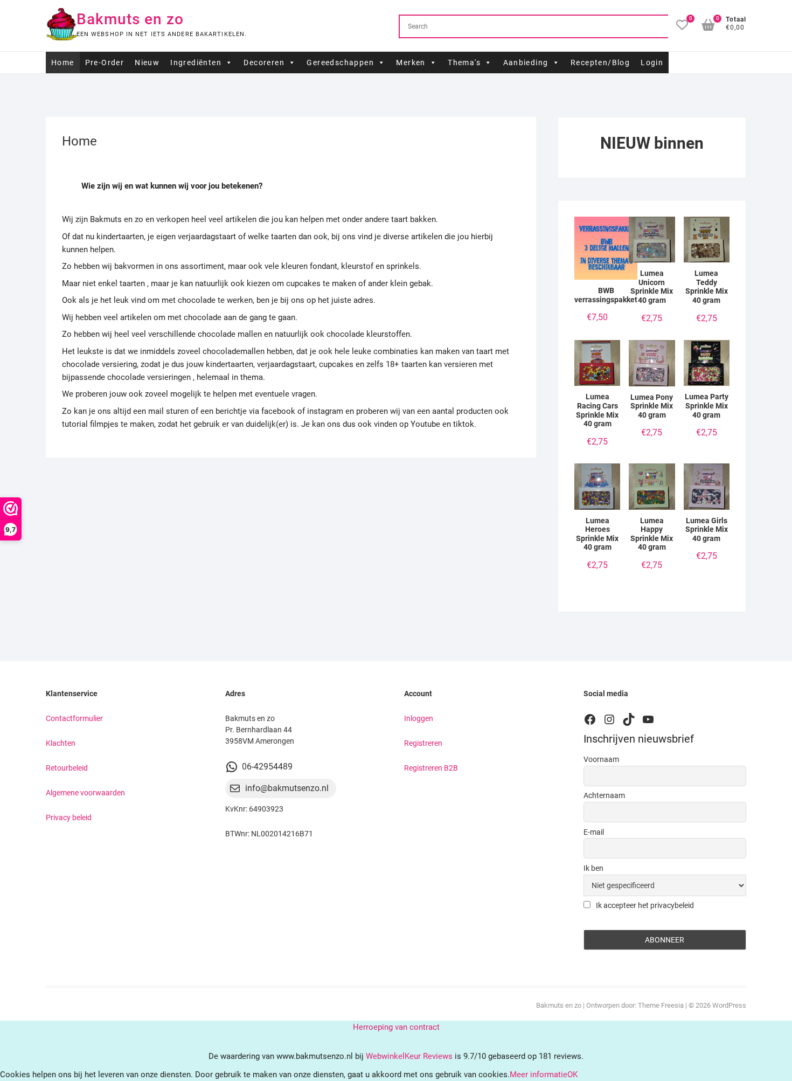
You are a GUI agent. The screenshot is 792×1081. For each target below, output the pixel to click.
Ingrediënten (195, 62)
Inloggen (418, 718)
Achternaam (604, 795)
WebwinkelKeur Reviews (409, 1056)
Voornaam (601, 759)
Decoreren (264, 62)
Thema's (464, 62)
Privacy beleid (69, 817)
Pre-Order (104, 62)
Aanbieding (525, 62)
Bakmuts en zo (130, 19)
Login (652, 62)
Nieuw (147, 62)
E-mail (593, 832)
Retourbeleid (67, 768)
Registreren (423, 743)
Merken (410, 62)
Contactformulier (74, 718)
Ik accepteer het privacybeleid (644, 905)
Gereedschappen (340, 62)
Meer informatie (538, 1074)
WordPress (729, 1005)
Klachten (60, 743)
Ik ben (593, 868)
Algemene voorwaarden (85, 792)
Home (62, 62)
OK (572, 1074)
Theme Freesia (661, 1005)
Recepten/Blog (600, 62)
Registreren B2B (431, 768)
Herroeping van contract (396, 1027)
